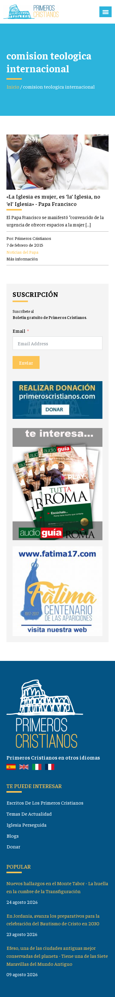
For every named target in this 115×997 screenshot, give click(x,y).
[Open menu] (105, 12)
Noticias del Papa (22, 252)
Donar (13, 846)
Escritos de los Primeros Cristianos (44, 802)
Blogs (12, 835)
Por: (28, 238)
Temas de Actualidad (29, 813)
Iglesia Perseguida (26, 824)
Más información (22, 258)
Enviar (26, 362)
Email (19, 331)
